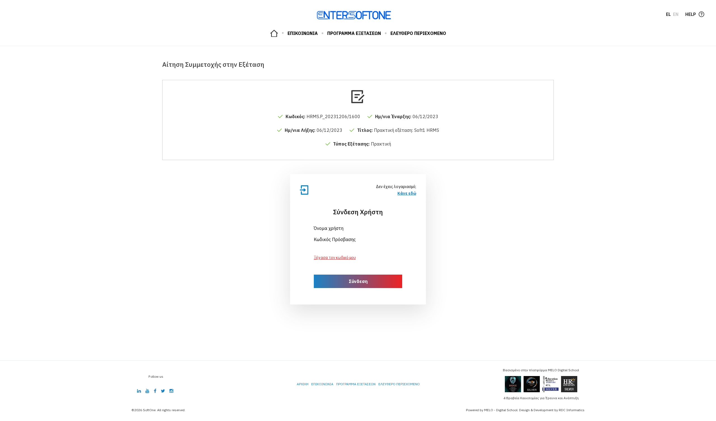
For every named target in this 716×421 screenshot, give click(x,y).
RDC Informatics (572, 410)
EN (676, 14)
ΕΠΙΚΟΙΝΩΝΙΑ (303, 33)
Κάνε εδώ (406, 193)
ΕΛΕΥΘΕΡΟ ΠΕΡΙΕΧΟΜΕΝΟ (418, 33)
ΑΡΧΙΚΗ (274, 33)
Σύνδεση (358, 281)
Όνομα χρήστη (328, 228)
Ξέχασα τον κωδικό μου (335, 257)
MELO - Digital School (500, 410)
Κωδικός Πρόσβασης (335, 239)
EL (668, 14)
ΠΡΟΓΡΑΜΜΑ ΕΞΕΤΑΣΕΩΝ (354, 33)
